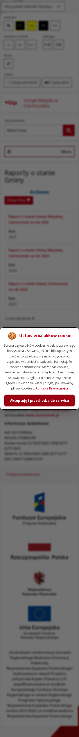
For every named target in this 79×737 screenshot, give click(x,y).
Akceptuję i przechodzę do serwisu (39, 400)
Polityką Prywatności (52, 388)
